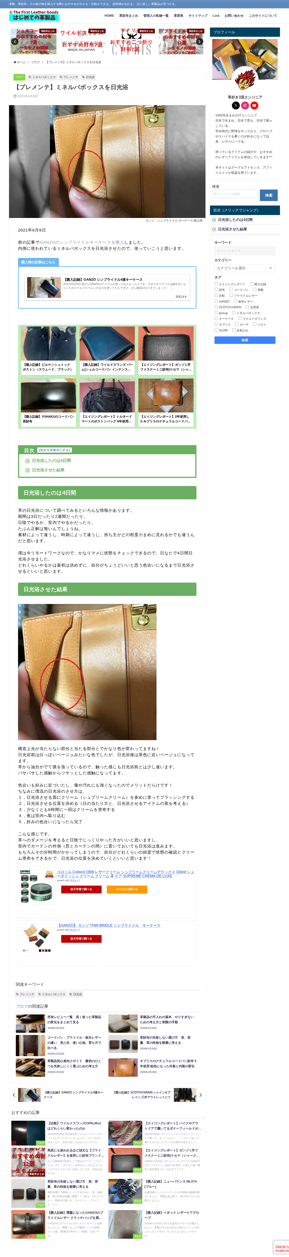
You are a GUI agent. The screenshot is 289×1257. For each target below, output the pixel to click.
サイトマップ (198, 15)
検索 (215, 186)
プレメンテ (70, 77)
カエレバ (75, 880)
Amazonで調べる (127, 889)
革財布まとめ (128, 15)
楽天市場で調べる (81, 889)
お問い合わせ (234, 15)
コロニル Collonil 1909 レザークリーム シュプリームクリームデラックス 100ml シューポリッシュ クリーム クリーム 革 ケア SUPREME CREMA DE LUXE (125, 873)
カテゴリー (222, 260)
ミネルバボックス (44, 77)
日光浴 (90, 77)
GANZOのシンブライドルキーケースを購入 (82, 242)
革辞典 (178, 15)
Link (216, 15)
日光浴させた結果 (45, 470)
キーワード (222, 242)
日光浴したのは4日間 (48, 460)
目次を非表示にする (54, 450)
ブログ (19, 76)
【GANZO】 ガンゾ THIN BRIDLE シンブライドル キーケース (109, 925)
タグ (217, 277)
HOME (109, 15)
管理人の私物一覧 (156, 15)
